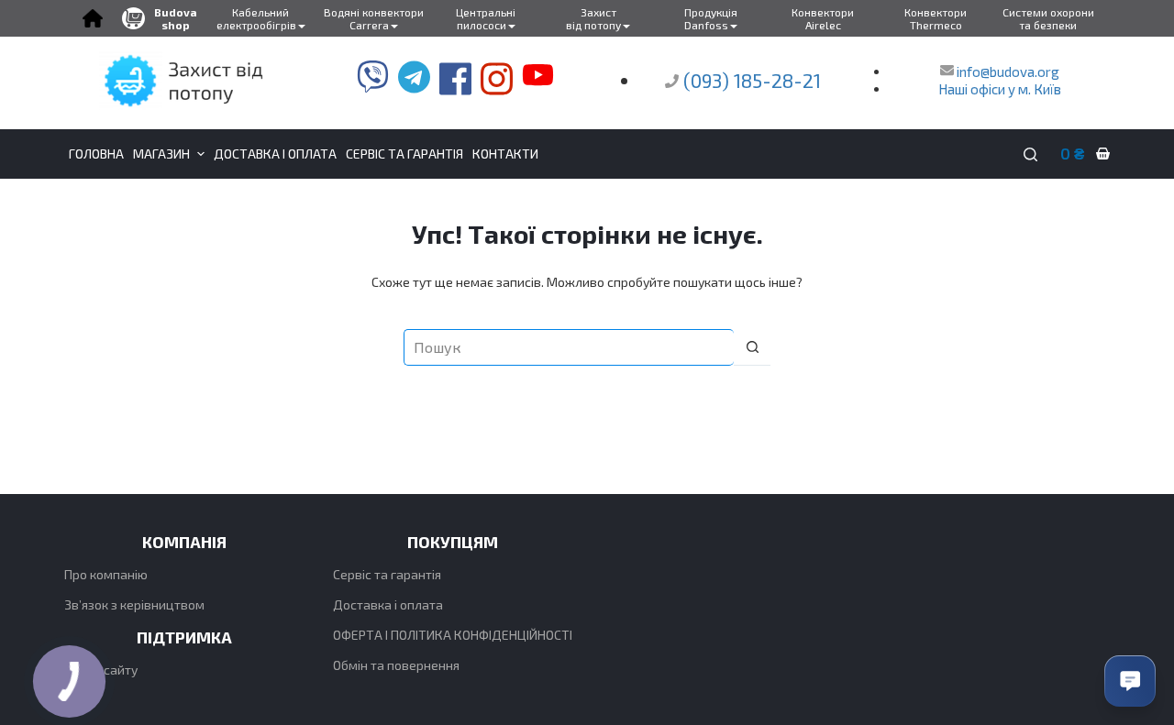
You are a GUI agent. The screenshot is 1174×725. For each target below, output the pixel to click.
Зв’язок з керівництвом (134, 604)
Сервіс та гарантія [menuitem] (404, 153)
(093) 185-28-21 (752, 80)
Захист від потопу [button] (593, 18)
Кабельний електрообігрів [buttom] (256, 18)
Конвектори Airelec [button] (823, 18)
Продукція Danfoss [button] (710, 18)
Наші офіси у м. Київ (999, 89)
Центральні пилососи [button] (485, 18)
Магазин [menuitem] (161, 153)
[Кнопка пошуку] (752, 347)
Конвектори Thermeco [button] (935, 18)
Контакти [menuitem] (505, 153)
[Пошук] (1030, 154)
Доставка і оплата (388, 604)
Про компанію (106, 574)
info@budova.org (1006, 71)
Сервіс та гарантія (387, 574)
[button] (92, 18)
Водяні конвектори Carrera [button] (374, 18)
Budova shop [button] (175, 18)
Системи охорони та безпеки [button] (1048, 18)
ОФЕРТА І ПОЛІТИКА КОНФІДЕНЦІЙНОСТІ (452, 635)
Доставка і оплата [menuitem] (275, 153)
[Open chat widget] (1130, 681)
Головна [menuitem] (96, 153)
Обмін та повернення (396, 665)
